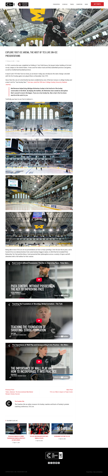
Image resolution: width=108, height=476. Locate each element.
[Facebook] (49, 463)
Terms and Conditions (98, 472)
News (18, 61)
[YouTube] (56, 463)
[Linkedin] (54, 463)
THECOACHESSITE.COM (22, 471)
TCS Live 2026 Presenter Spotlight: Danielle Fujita (39, 437)
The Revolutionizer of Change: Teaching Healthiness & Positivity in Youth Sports (16, 438)
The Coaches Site (19, 401)
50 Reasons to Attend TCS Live (62, 436)
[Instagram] (59, 463)
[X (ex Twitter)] (51, 463)
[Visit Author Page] (8, 403)
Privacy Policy (89, 472)
